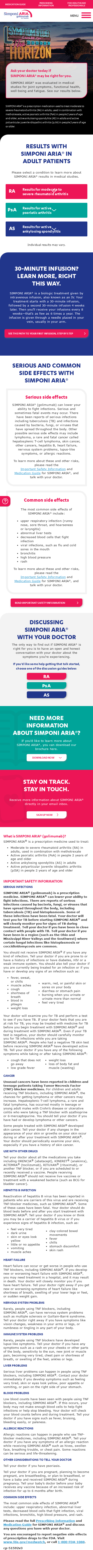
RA (46, 676)
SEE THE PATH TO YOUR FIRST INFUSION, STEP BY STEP (40, 333)
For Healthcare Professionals (76, 4)
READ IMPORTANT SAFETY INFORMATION (40, 602)
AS (46, 695)
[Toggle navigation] (84, 15)
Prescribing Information (46, 4)
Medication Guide (15, 4)
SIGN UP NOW (44, 814)
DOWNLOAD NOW (43, 757)
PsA (46, 685)
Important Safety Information (43, 469)
